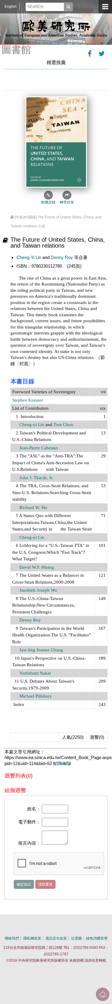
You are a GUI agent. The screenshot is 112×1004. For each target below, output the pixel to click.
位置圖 (76, 938)
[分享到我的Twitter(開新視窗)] (102, 54)
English (10, 6)
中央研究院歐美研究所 (56, 28)
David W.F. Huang (36, 567)
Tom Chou (63, 424)
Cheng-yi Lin (31, 424)
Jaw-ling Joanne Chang (41, 649)
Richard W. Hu (33, 507)
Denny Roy (62, 257)
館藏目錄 (48, 202)
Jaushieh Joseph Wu (38, 590)
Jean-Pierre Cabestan (38, 447)
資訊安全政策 (56, 938)
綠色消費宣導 (97, 938)
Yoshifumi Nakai (35, 673)
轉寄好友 (67, 202)
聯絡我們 (12, 938)
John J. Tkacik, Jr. (36, 477)
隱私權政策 (32, 938)
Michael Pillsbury (35, 696)
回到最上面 (102, 994)
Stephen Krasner (27, 400)
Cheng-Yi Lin (28, 257)
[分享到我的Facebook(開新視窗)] (90, 54)
